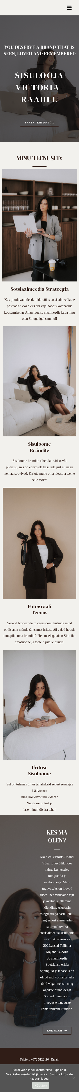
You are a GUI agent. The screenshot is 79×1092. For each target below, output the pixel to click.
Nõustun (40, 1085)
